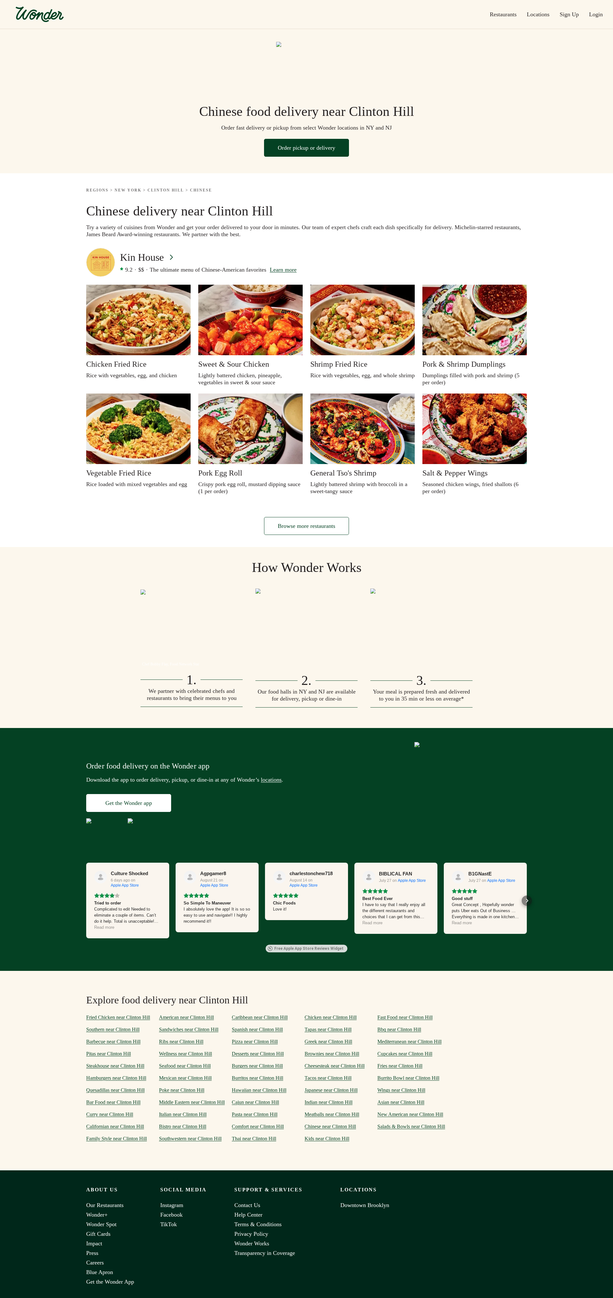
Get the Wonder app (128, 803)
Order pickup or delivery (306, 148)
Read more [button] (104, 927)
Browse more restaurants (306, 526)
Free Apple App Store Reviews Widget (309, 948)
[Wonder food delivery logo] (39, 14)
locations (271, 780)
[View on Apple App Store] (100, 877)
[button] (86, 901)
